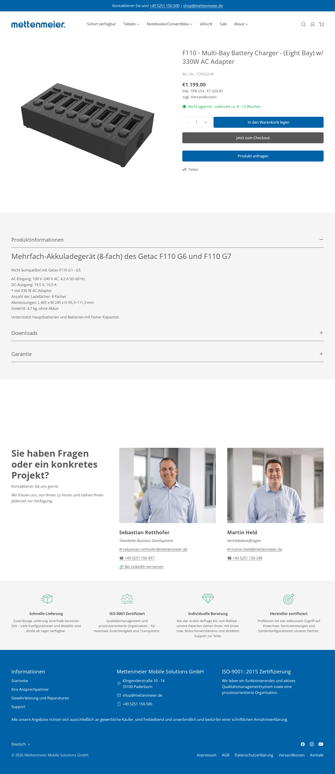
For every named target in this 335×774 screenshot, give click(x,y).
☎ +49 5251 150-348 (244, 557)
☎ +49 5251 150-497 (136, 557)
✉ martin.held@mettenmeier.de (254, 549)
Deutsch (18, 744)
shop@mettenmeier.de (203, 5)
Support (18, 706)
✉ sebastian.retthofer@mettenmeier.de (153, 549)
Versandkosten (292, 755)
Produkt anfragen (253, 156)
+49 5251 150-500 (164, 5)
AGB (225, 755)
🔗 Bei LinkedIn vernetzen (141, 566)
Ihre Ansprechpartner (30, 689)
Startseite (19, 680)
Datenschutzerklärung (254, 755)
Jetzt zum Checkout (253, 137)
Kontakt (317, 755)
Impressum (206, 755)
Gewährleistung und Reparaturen (40, 698)
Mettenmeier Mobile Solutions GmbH (56, 755)
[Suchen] (303, 24)
